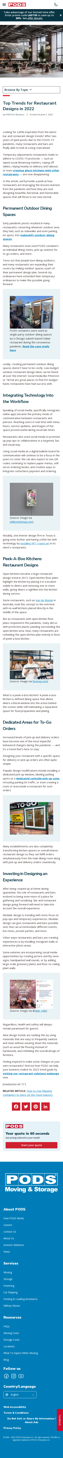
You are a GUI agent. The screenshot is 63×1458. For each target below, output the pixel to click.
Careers (8, 1225)
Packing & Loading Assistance (20, 1299)
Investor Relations (14, 1245)
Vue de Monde (44, 600)
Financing (9, 1285)
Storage (8, 1279)
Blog (6, 1359)
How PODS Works (14, 1218)
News (7, 1251)
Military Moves (12, 1305)
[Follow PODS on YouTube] (21, 1376)
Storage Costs (12, 1339)
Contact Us (10, 1231)
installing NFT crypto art (34, 543)
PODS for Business (15, 114)
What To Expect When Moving (21, 1353)
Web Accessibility (15, 1407)
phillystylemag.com (21, 521)
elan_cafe (40, 1010)
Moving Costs (11, 1333)
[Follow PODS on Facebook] (6, 1376)
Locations (9, 1346)
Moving (8, 1272)
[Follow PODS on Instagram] (13, 1376)
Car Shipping (11, 1292)
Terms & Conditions (16, 1412)
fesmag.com (40, 681)
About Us (9, 1238)
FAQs (7, 1326)
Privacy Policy (12, 1428)
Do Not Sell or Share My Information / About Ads (31, 1420)
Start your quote (31, 1145)
